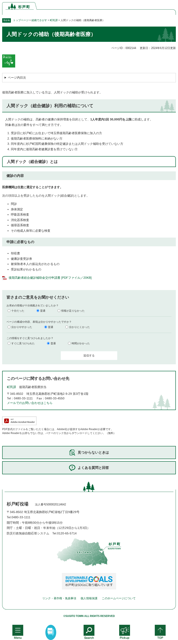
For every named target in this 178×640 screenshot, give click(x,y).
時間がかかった (81, 343)
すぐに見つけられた (23, 343)
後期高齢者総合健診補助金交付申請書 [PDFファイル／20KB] (50, 277)
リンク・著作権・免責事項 (59, 598)
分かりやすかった (21, 327)
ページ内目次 (17, 77)
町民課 (54, 20)
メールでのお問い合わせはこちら (30, 403)
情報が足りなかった (73, 310)
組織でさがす (39, 20)
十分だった (17, 310)
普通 (42, 310)
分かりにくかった (79, 327)
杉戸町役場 (17, 504)
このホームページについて (119, 598)
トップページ (21, 20)
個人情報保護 (89, 598)
